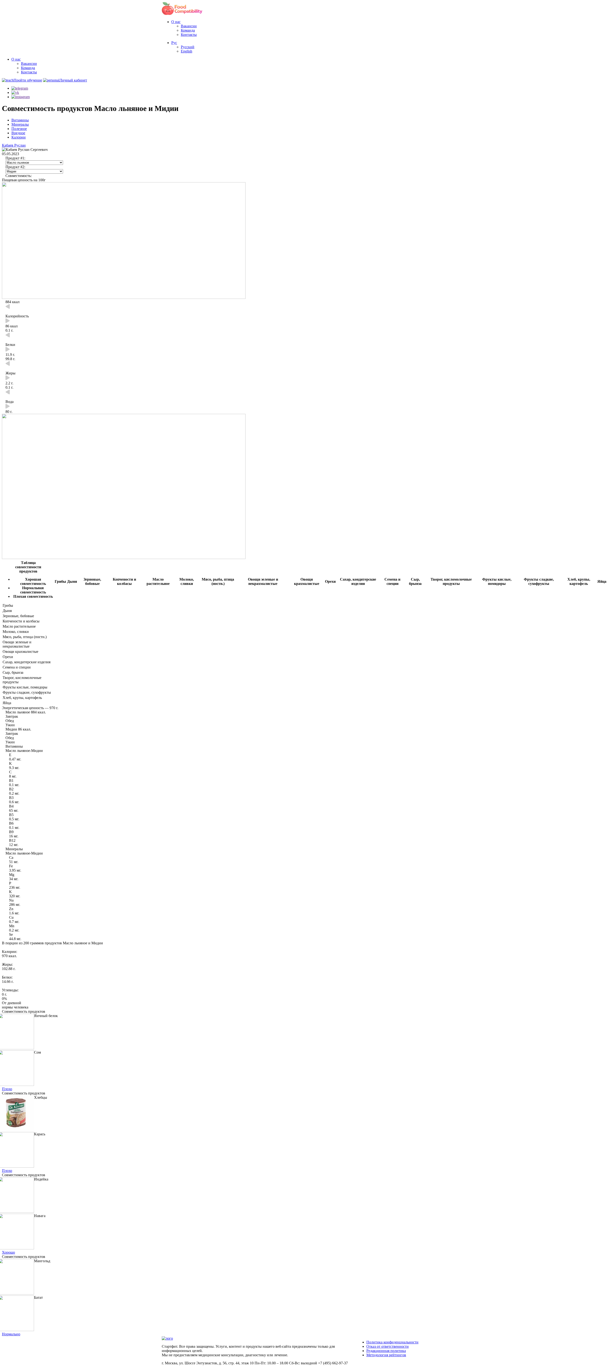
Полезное (19, 129)
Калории (18, 137)
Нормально (11, 1334)
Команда (188, 30)
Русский (187, 47)
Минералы (20, 124)
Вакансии (189, 26)
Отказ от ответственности (387, 1346)
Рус (174, 43)
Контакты (189, 35)
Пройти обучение (28, 80)
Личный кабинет (73, 80)
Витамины (20, 120)
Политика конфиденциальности (392, 1342)
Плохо (7, 1089)
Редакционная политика (386, 1351)
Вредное (18, 133)
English (186, 51)
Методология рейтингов (386, 1355)
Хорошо (8, 1252)
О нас (176, 22)
